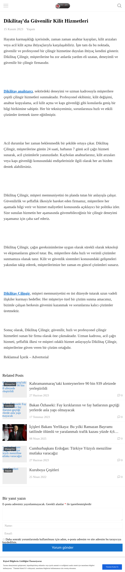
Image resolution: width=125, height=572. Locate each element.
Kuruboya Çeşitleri (44, 470)
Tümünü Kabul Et (112, 567)
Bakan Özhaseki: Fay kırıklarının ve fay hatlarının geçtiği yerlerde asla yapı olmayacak (74, 407)
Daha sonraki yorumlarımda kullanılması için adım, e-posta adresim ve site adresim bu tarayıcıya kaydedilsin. (61, 541)
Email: (9, 533)
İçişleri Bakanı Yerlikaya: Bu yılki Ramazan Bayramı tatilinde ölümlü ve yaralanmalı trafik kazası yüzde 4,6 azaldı (72, 429)
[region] (62, 564)
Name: (9, 525)
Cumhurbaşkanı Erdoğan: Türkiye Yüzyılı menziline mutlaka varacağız (70, 450)
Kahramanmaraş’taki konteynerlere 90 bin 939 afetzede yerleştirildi (72, 385)
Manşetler (10, 384)
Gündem (9, 405)
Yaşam (30, 29)
